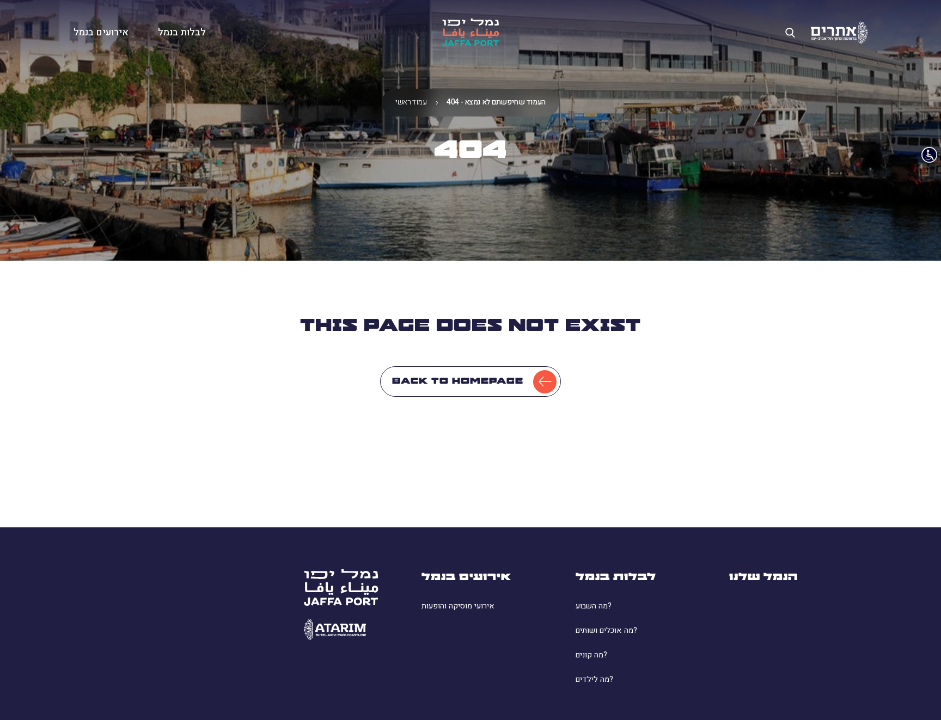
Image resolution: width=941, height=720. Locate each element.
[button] (101, 32)
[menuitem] (490, 606)
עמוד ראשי (410, 102)
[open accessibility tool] (929, 155)
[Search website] (790, 33)
